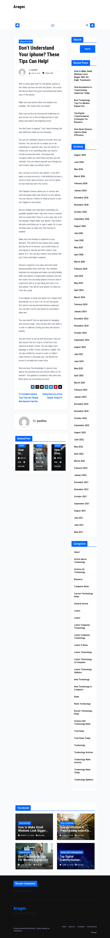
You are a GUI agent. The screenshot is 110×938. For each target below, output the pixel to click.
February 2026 (80, 183)
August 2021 (80, 510)
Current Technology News (83, 595)
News (76, 696)
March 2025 (79, 261)
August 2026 (80, 155)
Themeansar (17, 931)
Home (64, 927)
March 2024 (79, 297)
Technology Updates (83, 779)
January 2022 (80, 475)
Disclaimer (81, 927)
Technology (79, 745)
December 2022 (81, 404)
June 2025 (79, 240)
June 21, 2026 (68, 835)
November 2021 (81, 489)
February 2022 (80, 468)
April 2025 (78, 254)
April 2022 (78, 454)
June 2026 (79, 162)
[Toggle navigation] (52, 25)
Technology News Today (82, 771)
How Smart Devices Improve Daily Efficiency (83, 132)
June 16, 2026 (68, 865)
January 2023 (80, 397)
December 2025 (81, 197)
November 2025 (81, 205)
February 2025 (80, 269)
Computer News (81, 586)
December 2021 (81, 482)
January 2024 (80, 311)
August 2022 (80, 432)
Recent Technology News (83, 712)
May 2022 (78, 446)
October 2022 (80, 418)
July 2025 (78, 233)
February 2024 (80, 304)
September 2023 (81, 340)
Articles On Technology (79, 571)
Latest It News (81, 645)
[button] (87, 25)
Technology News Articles (82, 761)
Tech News (79, 731)
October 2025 (80, 212)
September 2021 (81, 503)
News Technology (82, 704)
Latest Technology (83, 652)
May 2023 (78, 368)
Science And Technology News (82, 722)
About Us (72, 927)
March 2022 (79, 461)
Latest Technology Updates (83, 671)
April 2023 (78, 375)
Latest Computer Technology (82, 626)
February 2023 (80, 390)
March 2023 (79, 382)
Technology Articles (83, 752)
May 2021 (78, 532)
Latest (77, 610)
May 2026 (78, 169)
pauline (34, 70)
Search (77, 39)
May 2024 (78, 283)
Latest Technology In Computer (83, 661)
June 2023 (79, 361)
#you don (49, 73)
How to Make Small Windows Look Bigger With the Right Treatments (32, 832)
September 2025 (81, 219)
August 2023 (80, 347)
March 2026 (79, 176)
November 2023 (81, 325)
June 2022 (79, 439)
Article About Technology (80, 560)
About (77, 552)
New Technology (81, 679)
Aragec (19, 6)
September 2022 (81, 425)
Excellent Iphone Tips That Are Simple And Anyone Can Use (28, 398)
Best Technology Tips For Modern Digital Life (82, 103)
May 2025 (78, 247)
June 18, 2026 (26, 865)
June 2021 (79, 525)
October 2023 (80, 333)
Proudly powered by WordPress (24, 928)
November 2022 (81, 411)
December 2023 (81, 318)
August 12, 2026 (28, 835)
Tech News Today (82, 738)
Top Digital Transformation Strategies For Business (75, 860)
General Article (26, 41)
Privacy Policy (92, 927)
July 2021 (78, 518)
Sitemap (94, 932)
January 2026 (80, 190)
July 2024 (78, 276)
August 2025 (80, 226)
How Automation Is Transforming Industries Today (83, 90)
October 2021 (80, 496)
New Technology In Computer (83, 688)
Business (78, 579)
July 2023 (78, 354)
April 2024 (78, 290)
